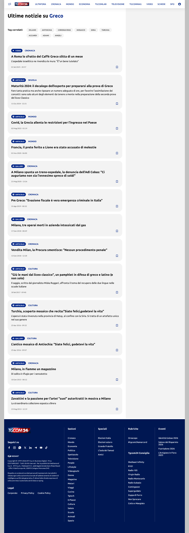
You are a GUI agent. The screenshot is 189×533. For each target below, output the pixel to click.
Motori (71, 483)
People (71, 463)
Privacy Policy (27, 493)
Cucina (71, 492)
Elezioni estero (105, 442)
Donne (71, 475)
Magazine (72, 479)
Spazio (71, 520)
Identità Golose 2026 (168, 438)
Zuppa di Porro (135, 495)
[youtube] (41, 447)
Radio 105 (132, 470)
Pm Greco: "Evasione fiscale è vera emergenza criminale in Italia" (56, 200)
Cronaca (71, 438)
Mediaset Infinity (136, 462)
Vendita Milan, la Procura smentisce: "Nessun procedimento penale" (59, 250)
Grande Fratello (105, 446)
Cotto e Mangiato (136, 503)
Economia (72, 446)
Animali (71, 516)
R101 (130, 466)
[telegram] (35, 447)
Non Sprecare (134, 499)
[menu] (9, 4)
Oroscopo (132, 438)
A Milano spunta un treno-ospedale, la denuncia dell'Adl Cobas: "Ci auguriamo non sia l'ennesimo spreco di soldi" (58, 173)
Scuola (71, 512)
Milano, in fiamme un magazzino (33, 369)
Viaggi (71, 487)
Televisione (73, 459)
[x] (25, 447)
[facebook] (9, 447)
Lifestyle (72, 467)
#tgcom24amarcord (137, 442)
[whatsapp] (19, 447)
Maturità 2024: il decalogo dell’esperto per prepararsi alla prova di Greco (62, 86)
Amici (101, 454)
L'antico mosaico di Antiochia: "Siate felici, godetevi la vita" (53, 344)
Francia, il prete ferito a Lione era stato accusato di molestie (53, 147)
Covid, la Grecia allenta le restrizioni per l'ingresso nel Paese (54, 122)
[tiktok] (46, 447)
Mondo (71, 442)
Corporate (12, 493)
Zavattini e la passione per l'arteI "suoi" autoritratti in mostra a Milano (61, 398)
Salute (71, 508)
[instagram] (14, 447)
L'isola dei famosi (106, 450)
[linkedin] (30, 447)
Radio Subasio (134, 483)
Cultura (71, 504)
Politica (71, 450)
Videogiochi (73, 471)
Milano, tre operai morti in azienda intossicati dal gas (48, 225)
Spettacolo (73, 454)
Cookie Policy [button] (44, 493)
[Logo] (22, 4)
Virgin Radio (134, 474)
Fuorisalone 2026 (166, 448)
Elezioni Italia (104, 438)
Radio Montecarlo (136, 478)
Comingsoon (134, 487)
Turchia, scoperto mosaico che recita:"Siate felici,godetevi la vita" (57, 311)
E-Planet (72, 500)
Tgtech (71, 496)
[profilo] (179, 4)
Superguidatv (134, 491)
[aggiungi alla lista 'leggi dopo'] (117, 67)
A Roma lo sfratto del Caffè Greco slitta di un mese (47, 56)
